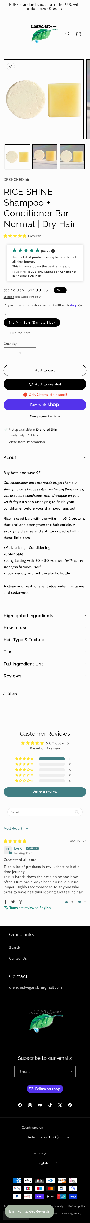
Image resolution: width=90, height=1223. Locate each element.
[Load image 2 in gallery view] (44, 156)
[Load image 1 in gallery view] (17, 156)
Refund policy (77, 1206)
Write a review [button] (45, 792)
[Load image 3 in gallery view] (72, 156)
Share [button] (13, 693)
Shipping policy (71, 1213)
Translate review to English (30, 908)
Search (14, 947)
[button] (9, 34)
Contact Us (18, 958)
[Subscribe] (70, 1071)
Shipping (9, 296)
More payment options (45, 416)
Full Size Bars (22, 334)
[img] (15, 841)
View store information (27, 442)
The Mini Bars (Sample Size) (32, 322)
